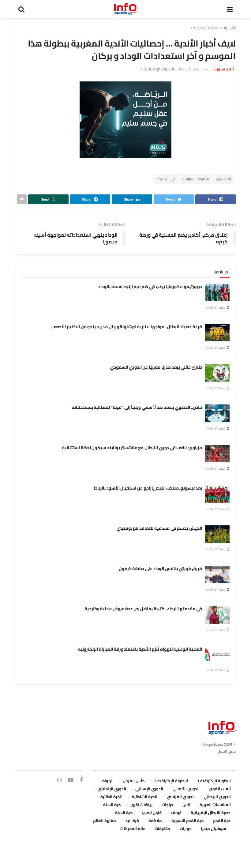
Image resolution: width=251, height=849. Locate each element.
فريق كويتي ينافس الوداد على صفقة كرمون (160, 569)
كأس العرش (134, 780)
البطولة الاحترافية (195, 178)
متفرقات (162, 828)
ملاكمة (155, 820)
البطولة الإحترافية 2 (171, 780)
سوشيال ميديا (213, 828)
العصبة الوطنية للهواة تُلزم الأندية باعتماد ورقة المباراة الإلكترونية (140, 649)
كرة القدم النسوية (187, 820)
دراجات (167, 804)
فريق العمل (227, 751)
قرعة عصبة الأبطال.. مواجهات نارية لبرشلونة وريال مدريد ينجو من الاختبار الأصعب (126, 327)
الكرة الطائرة (111, 796)
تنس (186, 804)
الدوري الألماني (186, 788)
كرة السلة (112, 804)
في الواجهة (166, 178)
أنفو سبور (223, 178)
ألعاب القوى (220, 788)
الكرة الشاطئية (144, 796)
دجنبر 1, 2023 (188, 69)
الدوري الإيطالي (217, 796)
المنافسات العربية (215, 804)
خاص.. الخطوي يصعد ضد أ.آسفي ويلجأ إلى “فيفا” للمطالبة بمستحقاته (137, 407)
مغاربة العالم (104, 820)
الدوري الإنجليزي (112, 788)
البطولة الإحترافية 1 (204, 27)
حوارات (186, 828)
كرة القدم (222, 820)
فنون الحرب (152, 812)
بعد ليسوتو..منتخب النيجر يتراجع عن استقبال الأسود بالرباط (148, 488)
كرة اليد (132, 820)
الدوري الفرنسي (181, 796)
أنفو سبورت (223, 69)
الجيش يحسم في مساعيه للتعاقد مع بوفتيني (159, 528)
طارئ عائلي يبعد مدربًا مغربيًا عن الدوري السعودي (156, 367)
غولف (176, 812)
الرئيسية (230, 27)
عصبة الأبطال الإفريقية (211, 812)
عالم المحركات (132, 828)
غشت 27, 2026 (216, 307)
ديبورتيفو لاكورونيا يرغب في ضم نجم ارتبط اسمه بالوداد (150, 287)
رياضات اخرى (141, 804)
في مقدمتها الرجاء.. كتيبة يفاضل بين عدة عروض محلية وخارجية (143, 609)
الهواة (108, 780)
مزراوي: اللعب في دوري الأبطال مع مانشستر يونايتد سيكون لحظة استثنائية (132, 448)
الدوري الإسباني (149, 788)
